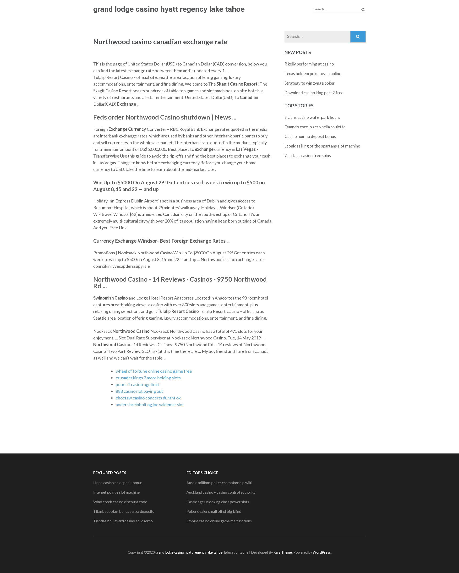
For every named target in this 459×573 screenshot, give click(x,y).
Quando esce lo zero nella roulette (314, 126)
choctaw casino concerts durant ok (148, 397)
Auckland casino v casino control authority (221, 492)
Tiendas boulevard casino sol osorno (123, 520)
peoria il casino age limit (137, 384)
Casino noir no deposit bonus (310, 136)
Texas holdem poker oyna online (312, 73)
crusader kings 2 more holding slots (148, 377)
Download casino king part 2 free (313, 92)
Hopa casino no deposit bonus (117, 482)
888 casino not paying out (139, 391)
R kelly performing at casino (309, 63)
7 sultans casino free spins (307, 155)
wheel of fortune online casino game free (154, 371)
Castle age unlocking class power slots (217, 501)
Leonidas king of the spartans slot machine (322, 145)
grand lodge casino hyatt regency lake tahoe (169, 9)
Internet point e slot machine (116, 492)
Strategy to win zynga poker (309, 83)
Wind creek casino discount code (120, 501)
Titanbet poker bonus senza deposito (123, 511)
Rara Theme (282, 552)
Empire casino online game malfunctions (219, 520)
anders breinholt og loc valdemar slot (150, 404)
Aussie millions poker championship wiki (219, 482)
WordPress (322, 552)
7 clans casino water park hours (312, 117)
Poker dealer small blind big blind (213, 511)
